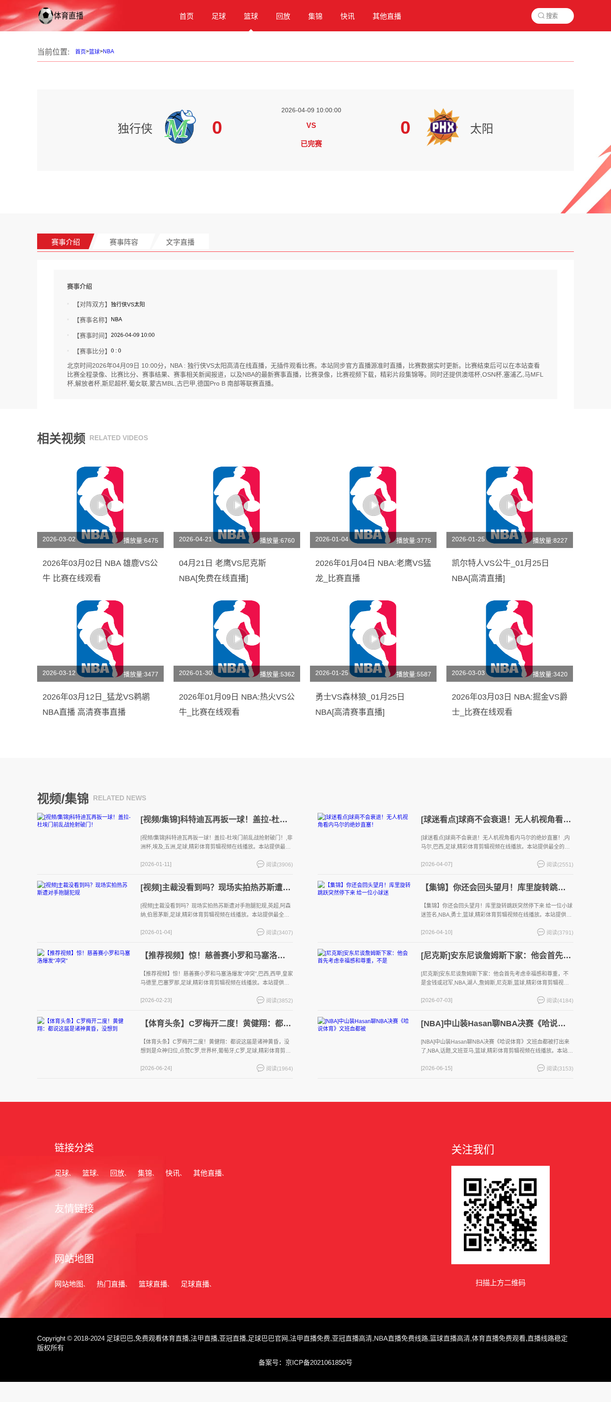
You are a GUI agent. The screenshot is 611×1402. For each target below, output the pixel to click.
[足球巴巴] (68, 24)
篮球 (94, 52)
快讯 (172, 1173)
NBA (108, 51)
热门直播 (111, 1284)
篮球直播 (153, 1284)
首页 (80, 52)
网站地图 (69, 1284)
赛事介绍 (65, 242)
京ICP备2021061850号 (318, 1362)
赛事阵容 (124, 242)
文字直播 (180, 242)
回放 (117, 1173)
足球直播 (195, 1284)
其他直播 (207, 1173)
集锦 (145, 1173)
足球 (62, 1173)
